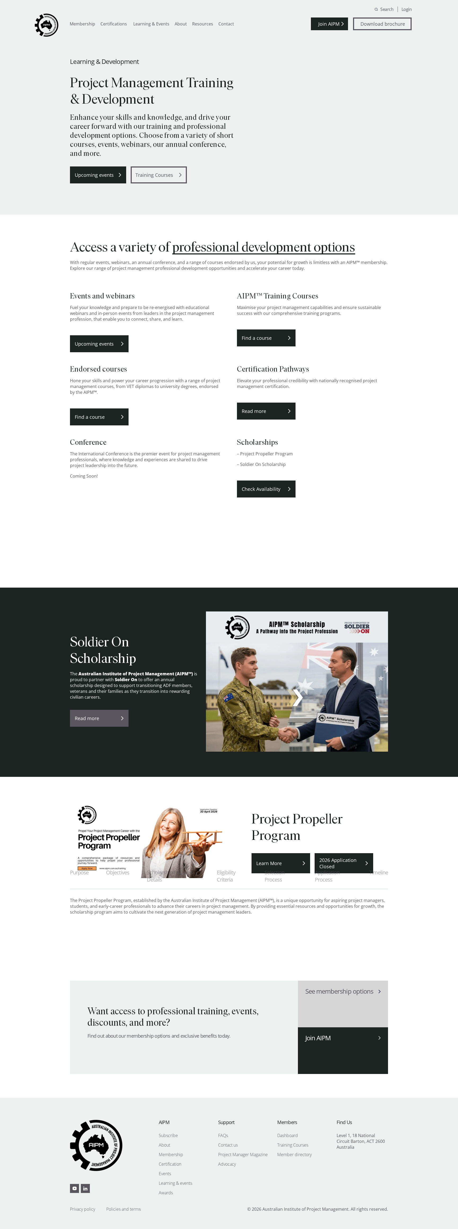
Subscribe (168, 1135)
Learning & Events (150, 24)
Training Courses (154, 175)
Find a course (257, 338)
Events (165, 1174)
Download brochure (382, 24)
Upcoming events (94, 175)
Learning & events (175, 1183)
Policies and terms (123, 1209)
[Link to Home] (47, 25)
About (181, 24)
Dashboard (287, 1135)
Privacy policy (82, 1209)
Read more (254, 411)
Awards (166, 1193)
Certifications (113, 24)
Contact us (228, 1145)
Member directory (294, 1154)
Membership (82, 24)
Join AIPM (329, 24)
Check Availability (261, 489)
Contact (226, 24)
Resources (202, 24)
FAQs (223, 1135)
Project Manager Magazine (243, 1154)
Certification (170, 1164)
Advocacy (227, 1164)
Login (407, 9)
